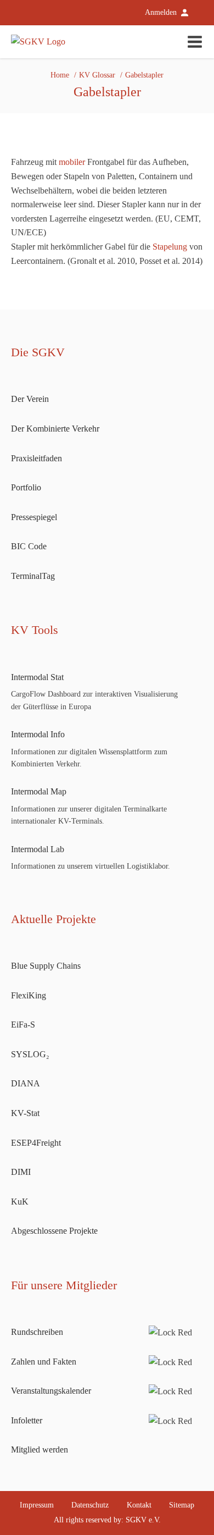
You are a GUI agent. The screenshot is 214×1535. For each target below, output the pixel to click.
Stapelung (170, 246)
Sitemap (181, 1505)
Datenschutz (90, 1505)
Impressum (37, 1505)
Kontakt (139, 1505)
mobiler (72, 162)
